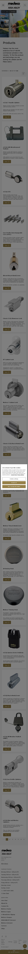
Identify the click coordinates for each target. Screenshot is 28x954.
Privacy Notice (20, 474)
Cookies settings (14, 478)
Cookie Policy (14, 474)
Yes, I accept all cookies (14, 486)
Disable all (14, 482)
